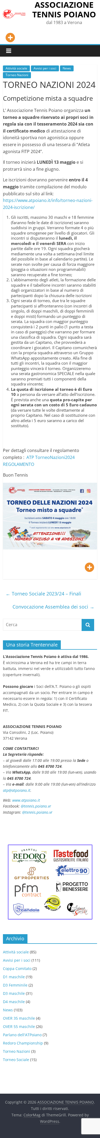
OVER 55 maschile (19, 1026)
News (67, 68)
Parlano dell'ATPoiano (22, 1034)
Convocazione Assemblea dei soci (53, 606)
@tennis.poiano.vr (36, 806)
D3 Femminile (15, 985)
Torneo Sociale (16, 1059)
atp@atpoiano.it (16, 790)
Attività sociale (16, 68)
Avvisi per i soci (45, 68)
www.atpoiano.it (26, 800)
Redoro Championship (23, 1043)
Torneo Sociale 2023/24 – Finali (43, 593)
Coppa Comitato (17, 968)
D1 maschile (14, 976)
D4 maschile (14, 1001)
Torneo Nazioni (17, 75)
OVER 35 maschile (19, 1018)
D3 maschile (14, 993)
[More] (10, 37)
